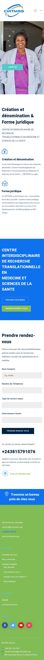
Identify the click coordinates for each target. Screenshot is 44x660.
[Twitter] (13, 625)
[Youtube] (21, 625)
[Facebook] (5, 625)
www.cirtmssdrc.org (10, 536)
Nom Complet (8, 369)
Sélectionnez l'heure (11, 413)
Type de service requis (12, 398)
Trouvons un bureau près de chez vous (24, 496)
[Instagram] (29, 625)
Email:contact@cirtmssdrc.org (18, 651)
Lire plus (12, 67)
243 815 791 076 (12, 648)
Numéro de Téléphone (12, 383)
